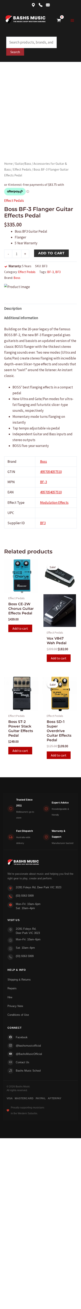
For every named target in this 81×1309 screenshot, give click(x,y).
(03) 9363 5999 (25, 895)
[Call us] (41, 5)
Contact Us (22, 1062)
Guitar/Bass (23, 164)
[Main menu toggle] (72, 20)
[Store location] (33, 5)
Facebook (22, 1037)
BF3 (58, 272)
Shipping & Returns (19, 979)
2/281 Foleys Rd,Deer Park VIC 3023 (28, 931)
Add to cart (51, 253)
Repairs (12, 988)
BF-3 (50, 272)
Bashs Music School (28, 1070)
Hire (9, 997)
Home (8, 164)
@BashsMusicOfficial (29, 1054)
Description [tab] (13, 308)
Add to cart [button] (20, 628)
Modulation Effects (54, 502)
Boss (17, 278)
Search (15, 52)
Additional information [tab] (21, 318)
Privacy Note (15, 1006)
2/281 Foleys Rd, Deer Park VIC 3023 (38, 887)
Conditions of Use (18, 1014)
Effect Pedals (22, 169)
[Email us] (48, 5)
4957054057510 (51, 471)
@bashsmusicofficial (28, 1045)
